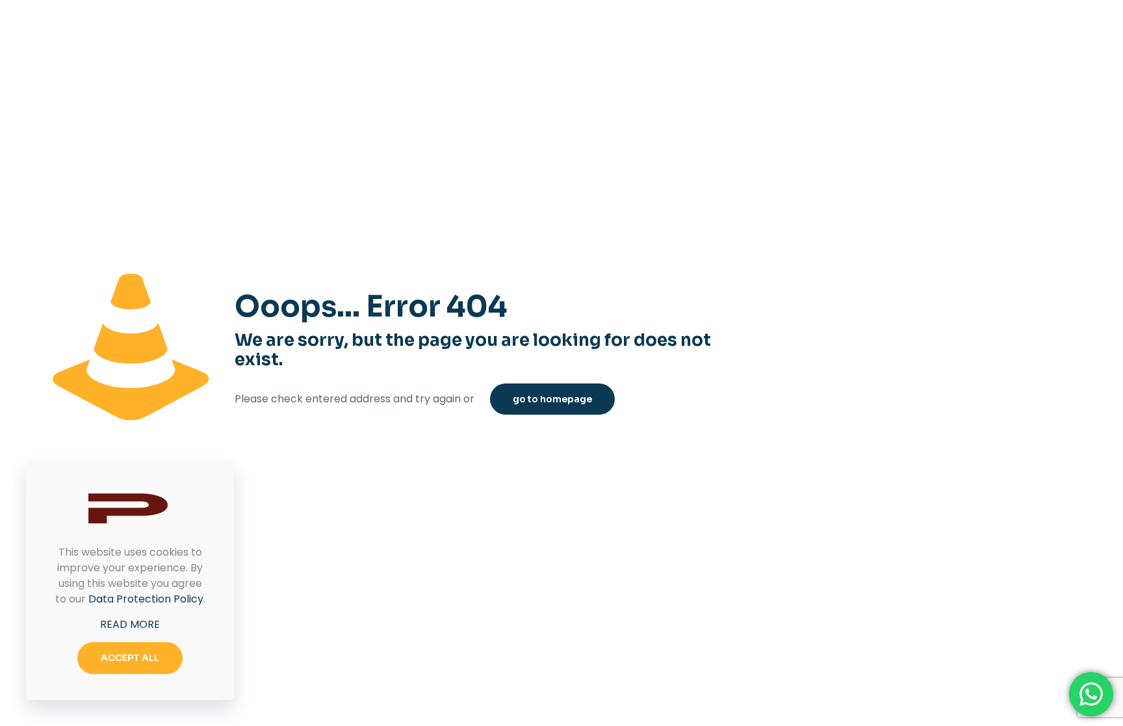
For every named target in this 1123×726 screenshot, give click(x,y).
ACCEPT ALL (130, 658)
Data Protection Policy (145, 598)
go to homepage (552, 399)
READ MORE (130, 624)
